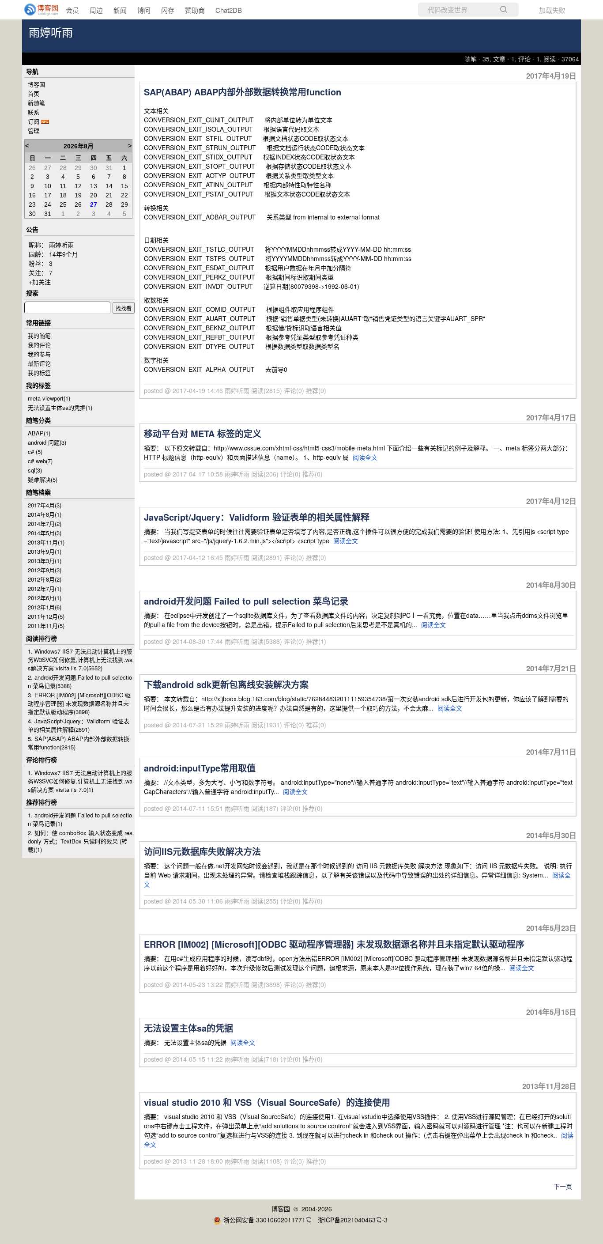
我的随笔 (39, 335)
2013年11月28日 (549, 1086)
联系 (33, 112)
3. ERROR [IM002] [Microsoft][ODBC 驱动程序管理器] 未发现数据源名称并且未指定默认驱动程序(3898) (79, 703)
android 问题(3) (47, 442)
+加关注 (40, 281)
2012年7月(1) (44, 588)
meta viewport (49, 398)
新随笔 (36, 102)
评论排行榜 (41, 759)
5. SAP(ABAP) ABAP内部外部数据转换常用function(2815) (78, 742)
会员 (72, 10)
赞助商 (195, 10)
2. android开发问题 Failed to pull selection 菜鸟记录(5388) (80, 681)
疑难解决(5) (42, 479)
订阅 (33, 121)
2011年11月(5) (46, 625)
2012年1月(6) (44, 607)
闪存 (167, 10)
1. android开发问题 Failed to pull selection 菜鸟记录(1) (80, 819)
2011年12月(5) (46, 616)
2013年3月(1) (44, 560)
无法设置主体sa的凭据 (60, 407)
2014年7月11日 (551, 751)
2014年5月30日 (551, 835)
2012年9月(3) (44, 570)
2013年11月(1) (46, 542)
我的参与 (39, 354)
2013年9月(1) (44, 551)
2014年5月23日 (551, 928)
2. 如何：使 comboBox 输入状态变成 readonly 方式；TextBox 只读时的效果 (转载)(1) (80, 841)
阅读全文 (365, 457)
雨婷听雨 (51, 33)
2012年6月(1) (44, 598)
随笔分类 (38, 420)
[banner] (35, 10)
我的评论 (39, 344)
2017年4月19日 (551, 75)
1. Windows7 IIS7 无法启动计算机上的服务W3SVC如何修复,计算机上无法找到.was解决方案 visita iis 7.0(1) (80, 781)
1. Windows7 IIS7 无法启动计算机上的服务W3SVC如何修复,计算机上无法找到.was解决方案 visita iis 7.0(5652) (80, 659)
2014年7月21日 (551, 668)
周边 (96, 10)
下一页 (563, 1186)
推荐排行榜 (41, 802)
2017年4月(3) (44, 505)
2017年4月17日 (551, 417)
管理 (33, 130)
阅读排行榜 (41, 638)
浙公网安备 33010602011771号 (267, 1219)
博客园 (36, 84)
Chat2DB (228, 10)
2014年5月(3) (44, 533)
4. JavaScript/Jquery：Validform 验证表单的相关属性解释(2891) (78, 725)
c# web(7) (40, 461)
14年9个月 (63, 254)
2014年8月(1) (44, 514)
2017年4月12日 (551, 500)
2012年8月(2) (44, 579)
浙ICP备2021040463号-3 (353, 1219)
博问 (144, 10)
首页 (33, 93)
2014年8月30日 (551, 584)
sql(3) (35, 470)
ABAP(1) (39, 433)
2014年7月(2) (44, 523)
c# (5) (35, 451)
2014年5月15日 (551, 1011)
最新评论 (39, 363)
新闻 (120, 10)
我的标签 (39, 372)
